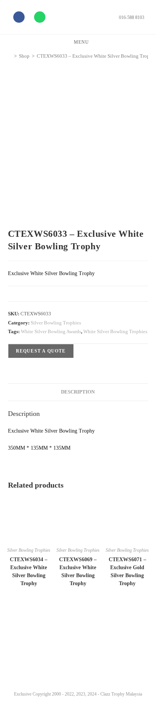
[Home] (10, 56)
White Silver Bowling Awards (51, 331)
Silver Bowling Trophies (56, 323)
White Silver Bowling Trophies (115, 331)
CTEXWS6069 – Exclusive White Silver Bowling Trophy (78, 571)
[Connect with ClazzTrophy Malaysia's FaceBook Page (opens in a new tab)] (15, 668)
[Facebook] (19, 17)
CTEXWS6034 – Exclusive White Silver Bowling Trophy (28, 571)
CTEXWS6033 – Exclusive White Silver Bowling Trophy (96, 56)
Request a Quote (41, 351)
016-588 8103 (131, 17)
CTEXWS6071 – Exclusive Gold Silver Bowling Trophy (127, 571)
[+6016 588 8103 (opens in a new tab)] (140, 666)
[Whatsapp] (39, 17)
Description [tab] (78, 392)
